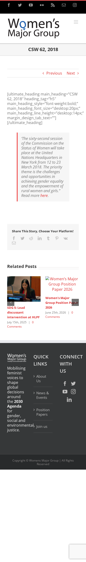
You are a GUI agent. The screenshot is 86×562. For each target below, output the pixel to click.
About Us (41, 378)
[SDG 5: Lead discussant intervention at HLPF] (24, 288)
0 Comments (20, 324)
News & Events (42, 395)
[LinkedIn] (69, 399)
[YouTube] (65, 391)
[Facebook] (65, 383)
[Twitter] (73, 383)
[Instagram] (73, 391)
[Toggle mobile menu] (76, 21)
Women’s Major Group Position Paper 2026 (61, 303)
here (44, 195)
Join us (41, 426)
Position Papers (43, 412)
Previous (54, 73)
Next (71, 73)
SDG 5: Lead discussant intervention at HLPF (23, 312)
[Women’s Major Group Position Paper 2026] (62, 283)
